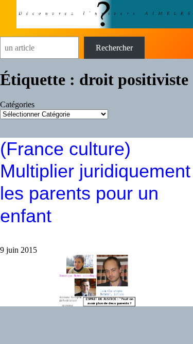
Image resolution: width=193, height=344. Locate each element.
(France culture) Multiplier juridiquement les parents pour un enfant (95, 182)
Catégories (17, 104)
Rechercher (114, 47)
